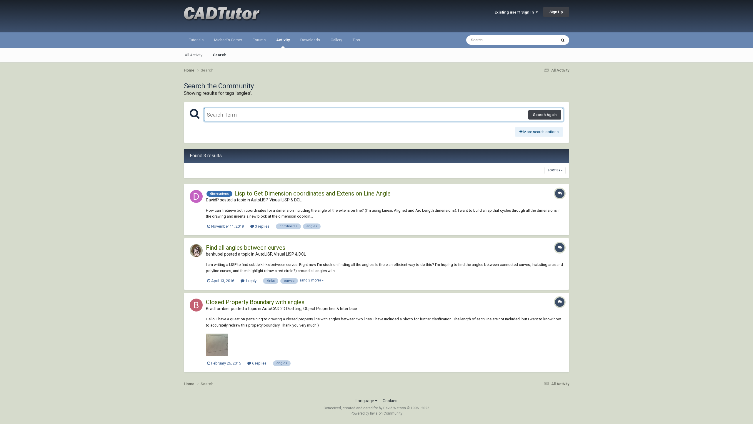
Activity (283, 40)
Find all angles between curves (245, 247)
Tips (356, 40)
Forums (259, 40)
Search (219, 55)
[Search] (562, 40)
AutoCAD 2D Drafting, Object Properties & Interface (309, 308)
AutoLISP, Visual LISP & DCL (276, 200)
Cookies (390, 400)
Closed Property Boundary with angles (255, 302)
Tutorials (196, 40)
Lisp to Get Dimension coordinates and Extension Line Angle (312, 193)
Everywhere (538, 40)
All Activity (193, 55)
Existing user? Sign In (515, 12)
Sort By (554, 170)
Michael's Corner (228, 40)
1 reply (250, 281)
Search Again (545, 114)
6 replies (258, 363)
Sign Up (556, 12)
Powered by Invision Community (376, 413)
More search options (540, 132)
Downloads (310, 40)
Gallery (336, 40)
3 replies (261, 226)
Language (365, 400)
